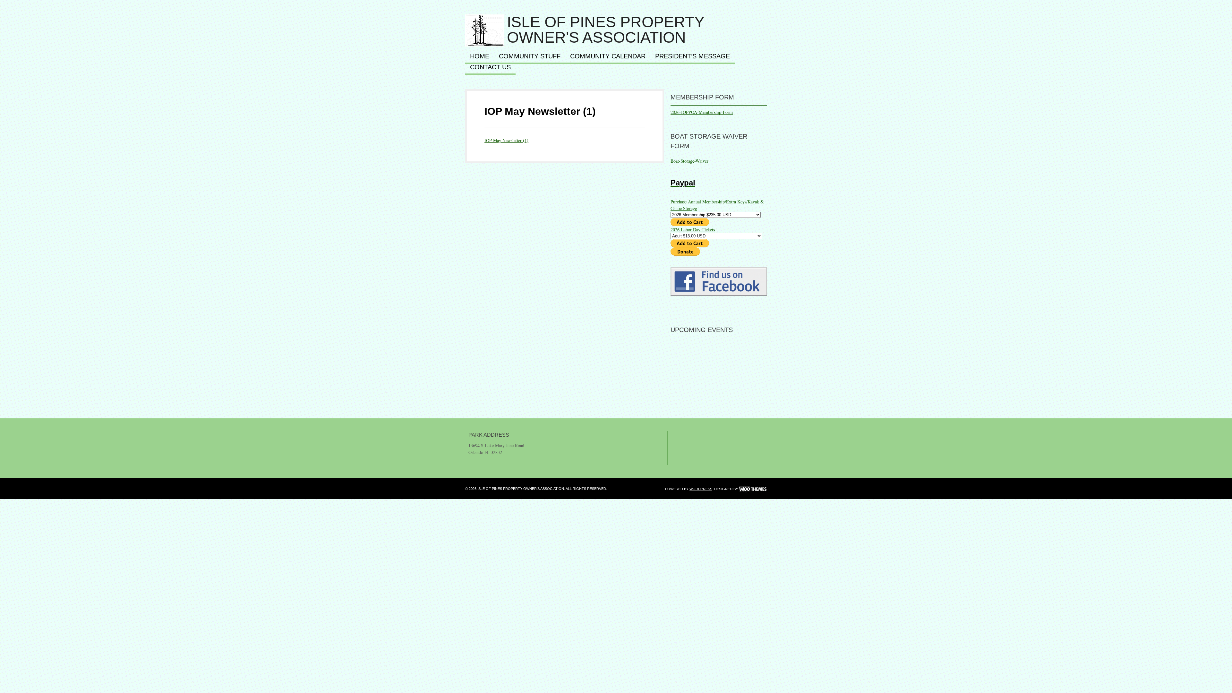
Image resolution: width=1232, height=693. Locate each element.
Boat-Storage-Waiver (689, 161)
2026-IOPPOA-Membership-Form (702, 112)
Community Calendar (608, 56)
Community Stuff (529, 56)
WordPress (700, 489)
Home (479, 56)
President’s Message (692, 56)
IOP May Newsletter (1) (540, 111)
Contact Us (490, 67)
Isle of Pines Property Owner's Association (605, 29)
